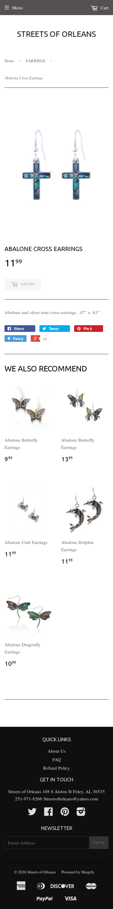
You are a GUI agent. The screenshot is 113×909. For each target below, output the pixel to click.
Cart (103, 8)
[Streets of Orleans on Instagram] (81, 813)
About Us (57, 751)
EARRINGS (35, 60)
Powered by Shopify (77, 872)
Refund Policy (56, 768)
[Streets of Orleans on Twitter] (32, 813)
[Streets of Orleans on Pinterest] (64, 813)
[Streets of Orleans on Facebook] (48, 813)
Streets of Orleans (56, 34)
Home (9, 60)
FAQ (56, 759)
